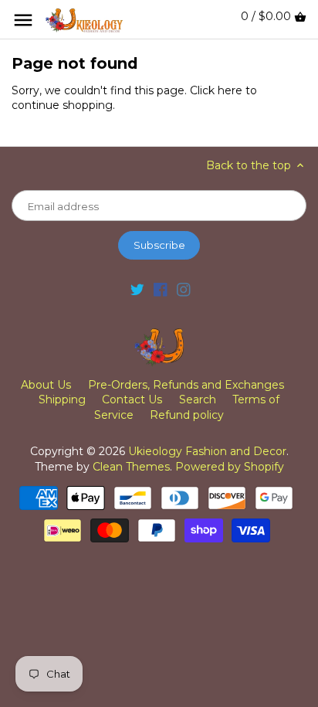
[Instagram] (184, 289)
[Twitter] (137, 289)
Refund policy (187, 415)
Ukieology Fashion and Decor (207, 451)
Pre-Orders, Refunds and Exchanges (186, 385)
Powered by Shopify (229, 467)
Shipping (62, 399)
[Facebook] (160, 289)
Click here (216, 90)
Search (197, 399)
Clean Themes (131, 467)
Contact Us (132, 399)
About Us (46, 385)
